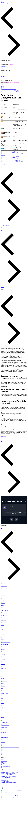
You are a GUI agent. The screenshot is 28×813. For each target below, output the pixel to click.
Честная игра (4, 778)
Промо (14, 89)
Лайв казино (4, 763)
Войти (2, 2)
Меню (16, 795)
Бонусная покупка (5, 766)
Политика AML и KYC (6, 774)
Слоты (14, 157)
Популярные (16, 156)
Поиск (14, 797)
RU (1, 767)
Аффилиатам (4, 788)
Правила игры (4, 780)
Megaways (17, 160)
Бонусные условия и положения (8, 773)
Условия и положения (6, 781)
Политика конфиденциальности (8, 776)
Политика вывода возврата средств (9, 772)
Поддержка (19, 790)
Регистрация (4, 3)
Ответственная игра (5, 777)
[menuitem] (14, 759)
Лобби (14, 151)
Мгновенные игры (5, 764)
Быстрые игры (20, 159)
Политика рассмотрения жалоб (8, 782)
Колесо (18, 91)
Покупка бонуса (19, 161)
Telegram (3, 787)
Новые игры (15, 152)
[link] (14, 585)
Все (1, 168)
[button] (14, 30)
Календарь (16, 90)
